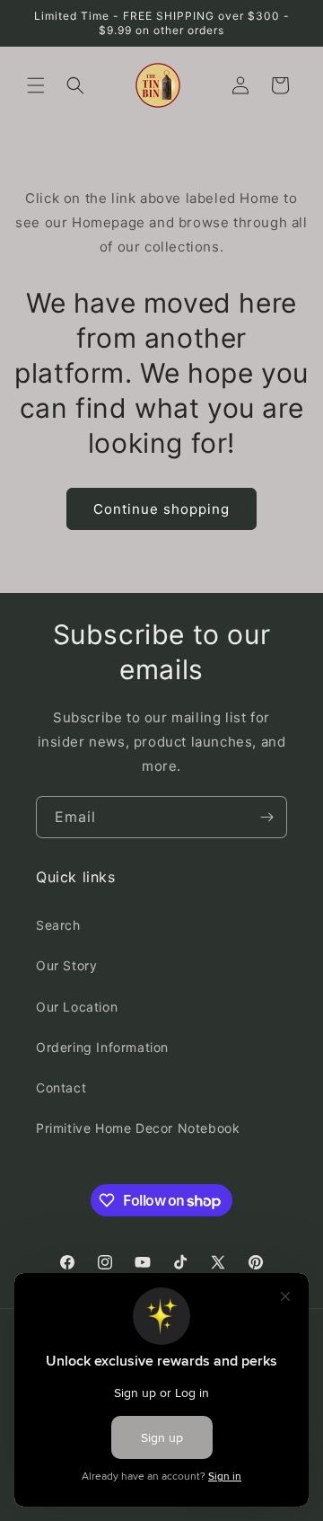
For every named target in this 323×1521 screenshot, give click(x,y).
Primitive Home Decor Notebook (138, 1128)
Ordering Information (102, 1047)
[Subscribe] (266, 817)
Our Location (77, 1006)
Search (58, 925)
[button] (36, 85)
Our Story (66, 965)
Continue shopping (161, 508)
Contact (61, 1087)
